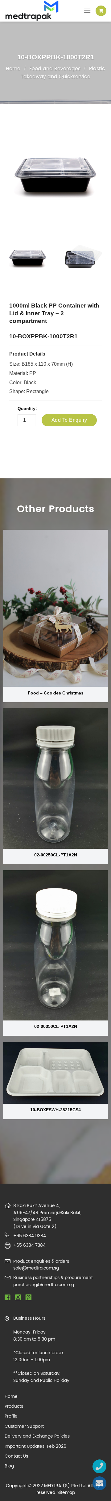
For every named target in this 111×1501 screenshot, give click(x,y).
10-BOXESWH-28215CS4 (55, 1110)
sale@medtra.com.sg (36, 1268)
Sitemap (66, 1492)
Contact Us (16, 1456)
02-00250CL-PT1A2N (55, 855)
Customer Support (24, 1426)
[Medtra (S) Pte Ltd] (37, 11)
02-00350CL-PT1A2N (55, 1026)
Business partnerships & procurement (53, 1277)
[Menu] (87, 10)
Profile (11, 1416)
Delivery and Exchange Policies (37, 1436)
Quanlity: (27, 408)
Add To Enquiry (69, 420)
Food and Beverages (54, 69)
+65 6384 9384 (29, 1235)
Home (13, 69)
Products (14, 1406)
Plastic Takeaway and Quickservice (63, 73)
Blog (9, 1466)
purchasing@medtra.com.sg (43, 1284)
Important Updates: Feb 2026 (35, 1446)
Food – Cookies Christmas (56, 693)
